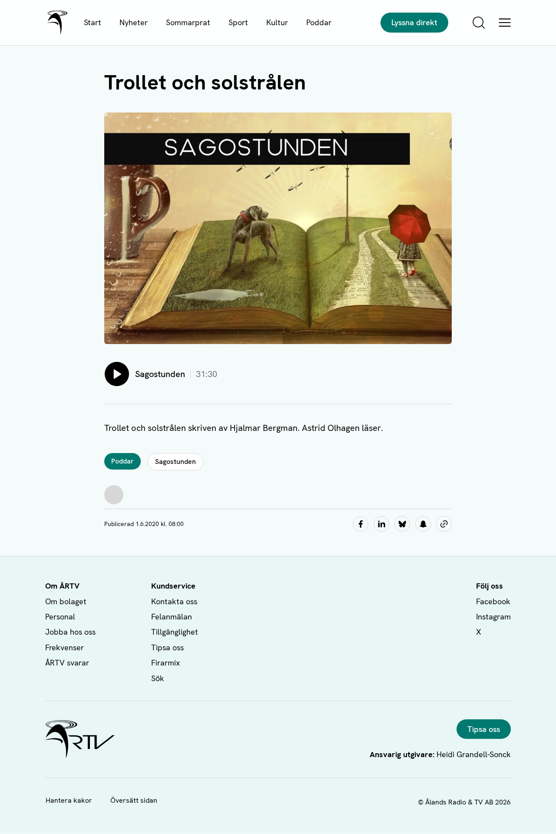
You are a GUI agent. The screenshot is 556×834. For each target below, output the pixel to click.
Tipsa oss (167, 647)
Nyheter (133, 22)
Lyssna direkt (414, 22)
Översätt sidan (133, 800)
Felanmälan (171, 617)
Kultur (277, 22)
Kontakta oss (174, 601)
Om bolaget (65, 601)
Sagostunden (175, 461)
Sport (238, 22)
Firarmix (165, 663)
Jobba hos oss (70, 632)
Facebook (493, 601)
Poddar (318, 22)
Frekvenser (64, 647)
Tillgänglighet (174, 632)
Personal (60, 617)
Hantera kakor (69, 800)
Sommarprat (188, 22)
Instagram (493, 617)
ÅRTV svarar (67, 663)
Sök (157, 678)
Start (92, 22)
